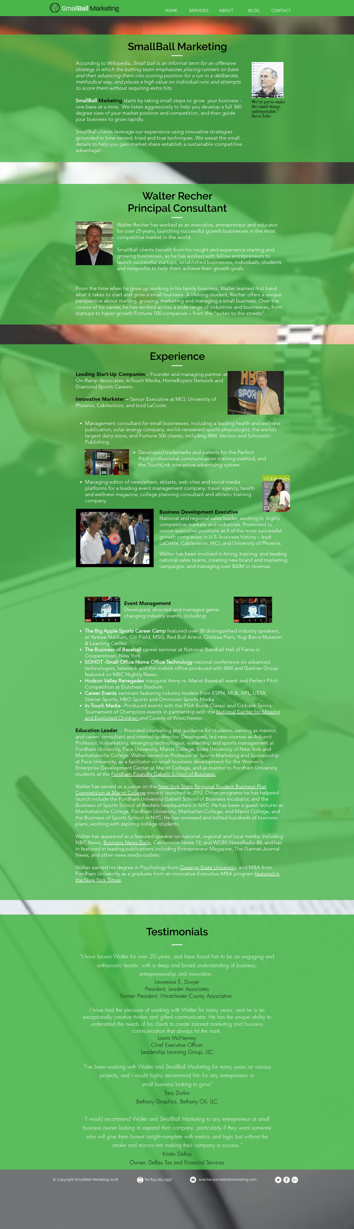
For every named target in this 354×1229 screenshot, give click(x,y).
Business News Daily (127, 842)
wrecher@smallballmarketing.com (228, 1179)
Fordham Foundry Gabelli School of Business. (163, 774)
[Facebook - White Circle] (286, 1180)
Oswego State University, (208, 867)
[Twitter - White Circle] (278, 1180)
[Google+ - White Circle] (295, 1180)
